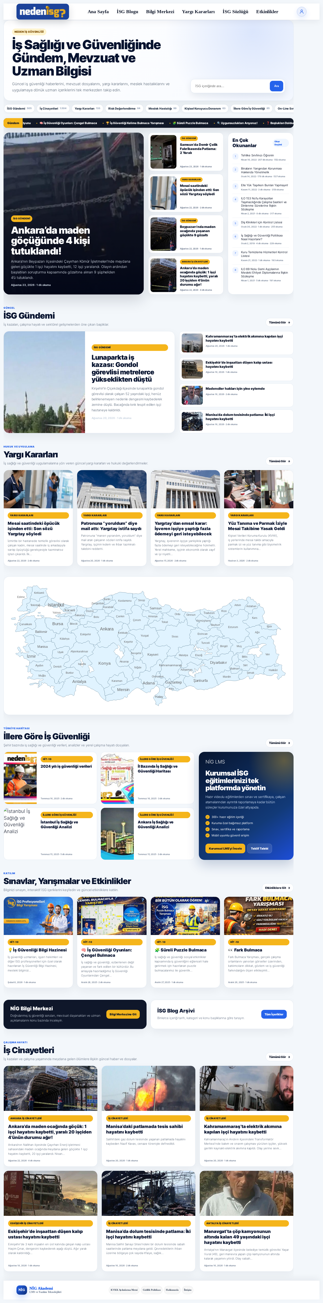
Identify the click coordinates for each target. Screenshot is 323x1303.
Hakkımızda (172, 1290)
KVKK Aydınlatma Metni (124, 1290)
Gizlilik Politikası (152, 1290)
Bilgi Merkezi (160, 11)
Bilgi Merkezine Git (123, 1014)
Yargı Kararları (198, 11)
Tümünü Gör (279, 322)
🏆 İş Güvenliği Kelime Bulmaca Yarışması (101, 123)
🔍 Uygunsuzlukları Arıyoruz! (203, 123)
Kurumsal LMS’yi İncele (225, 848)
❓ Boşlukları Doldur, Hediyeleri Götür (258, 123)
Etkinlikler (267, 11)
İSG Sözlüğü (235, 11)
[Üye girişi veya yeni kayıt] (302, 11)
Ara (276, 86)
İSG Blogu (127, 11)
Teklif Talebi (259, 848)
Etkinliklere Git (277, 888)
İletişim (187, 1290)
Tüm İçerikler (274, 1014)
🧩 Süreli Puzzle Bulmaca (156, 123)
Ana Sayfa (98, 11)
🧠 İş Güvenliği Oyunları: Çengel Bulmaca (34, 123)
